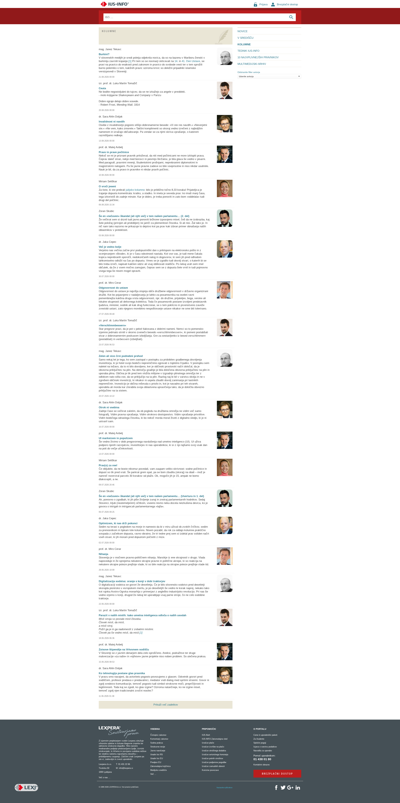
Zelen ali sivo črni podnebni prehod (121, 356)
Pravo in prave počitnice (114, 152)
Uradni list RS (156, 754)
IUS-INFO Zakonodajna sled (214, 739)
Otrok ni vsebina (109, 407)
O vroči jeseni (107, 186)
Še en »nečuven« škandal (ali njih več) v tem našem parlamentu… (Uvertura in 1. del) (151, 496)
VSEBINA (155, 729)
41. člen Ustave (191, 61)
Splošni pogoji (259, 743)
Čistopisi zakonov (158, 735)
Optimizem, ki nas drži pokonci (118, 523)
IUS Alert (206, 735)
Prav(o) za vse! (108, 465)
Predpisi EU (155, 762)
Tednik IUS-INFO (248, 50)
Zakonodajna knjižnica (160, 766)
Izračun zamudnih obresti (213, 766)
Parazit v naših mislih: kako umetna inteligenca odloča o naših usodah (142, 615)
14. (176, 61)
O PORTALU (259, 729)
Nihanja (103, 554)
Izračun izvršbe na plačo (213, 747)
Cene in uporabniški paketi (265, 735)
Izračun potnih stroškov (212, 758)
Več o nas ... (104, 777)
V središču (245, 37)
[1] (129, 61)
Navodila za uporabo (262, 750)
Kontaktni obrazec (261, 764)
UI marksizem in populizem (116, 438)
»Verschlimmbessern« (112, 325)
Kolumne (244, 44)
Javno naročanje (157, 750)
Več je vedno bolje (110, 246)
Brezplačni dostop (287, 4)
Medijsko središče (158, 770)
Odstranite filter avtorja (249, 72)
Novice (243, 31)
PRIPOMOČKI (209, 729)
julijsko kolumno (135, 189)
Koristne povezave (210, 770)
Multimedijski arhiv (252, 63)
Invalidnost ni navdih (112, 121)
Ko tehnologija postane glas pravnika (122, 673)
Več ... (153, 774)
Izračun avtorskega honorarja (215, 754)
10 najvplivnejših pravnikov (258, 57)
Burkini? (104, 54)
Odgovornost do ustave (113, 287)
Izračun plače (208, 743)
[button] (299, 76)
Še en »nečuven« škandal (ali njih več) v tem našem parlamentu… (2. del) (144, 216)
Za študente (258, 739)
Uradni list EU (156, 758)
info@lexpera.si (126, 768)
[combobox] (269, 76)
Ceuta (102, 88)
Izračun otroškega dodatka (214, 750)
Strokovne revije (157, 747)
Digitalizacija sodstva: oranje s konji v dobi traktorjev (132, 581)
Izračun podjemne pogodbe (214, 762)
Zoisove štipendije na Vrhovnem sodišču (124, 649)
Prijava (263, 4)
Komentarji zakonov (159, 739)
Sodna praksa (156, 743)
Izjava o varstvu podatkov (265, 747)
